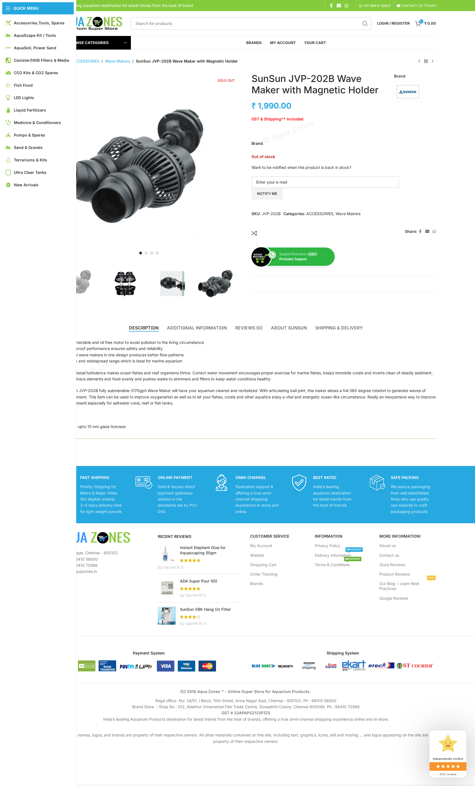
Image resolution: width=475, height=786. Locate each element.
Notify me (267, 193)
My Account (261, 545)
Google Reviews (393, 598)
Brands (256, 583)
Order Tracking (264, 574)
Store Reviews (392, 564)
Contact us (389, 555)
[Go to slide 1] (140, 253)
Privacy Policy (327, 545)
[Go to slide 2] (146, 253)
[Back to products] (426, 61)
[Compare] (254, 233)
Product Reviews (394, 574)
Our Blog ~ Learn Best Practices (407, 585)
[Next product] (432, 61)
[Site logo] (89, 22)
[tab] (144, 328)
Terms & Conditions (337, 563)
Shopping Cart (263, 564)
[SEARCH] (365, 23)
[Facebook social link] (331, 5)
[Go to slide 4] (157, 253)
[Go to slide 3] (151, 253)
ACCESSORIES (85, 61)
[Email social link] (339, 5)
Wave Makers (117, 61)
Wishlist (257, 555)
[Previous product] (419, 61)
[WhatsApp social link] (346, 5)
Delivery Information (338, 554)
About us (387, 545)
